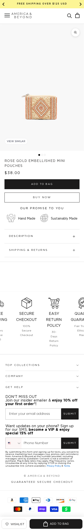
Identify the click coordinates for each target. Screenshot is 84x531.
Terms (67, 466)
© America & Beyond (42, 476)
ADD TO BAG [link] (42, 184)
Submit (69, 414)
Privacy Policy (54, 466)
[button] (69, 15)
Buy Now (42, 197)
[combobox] (14, 443)
